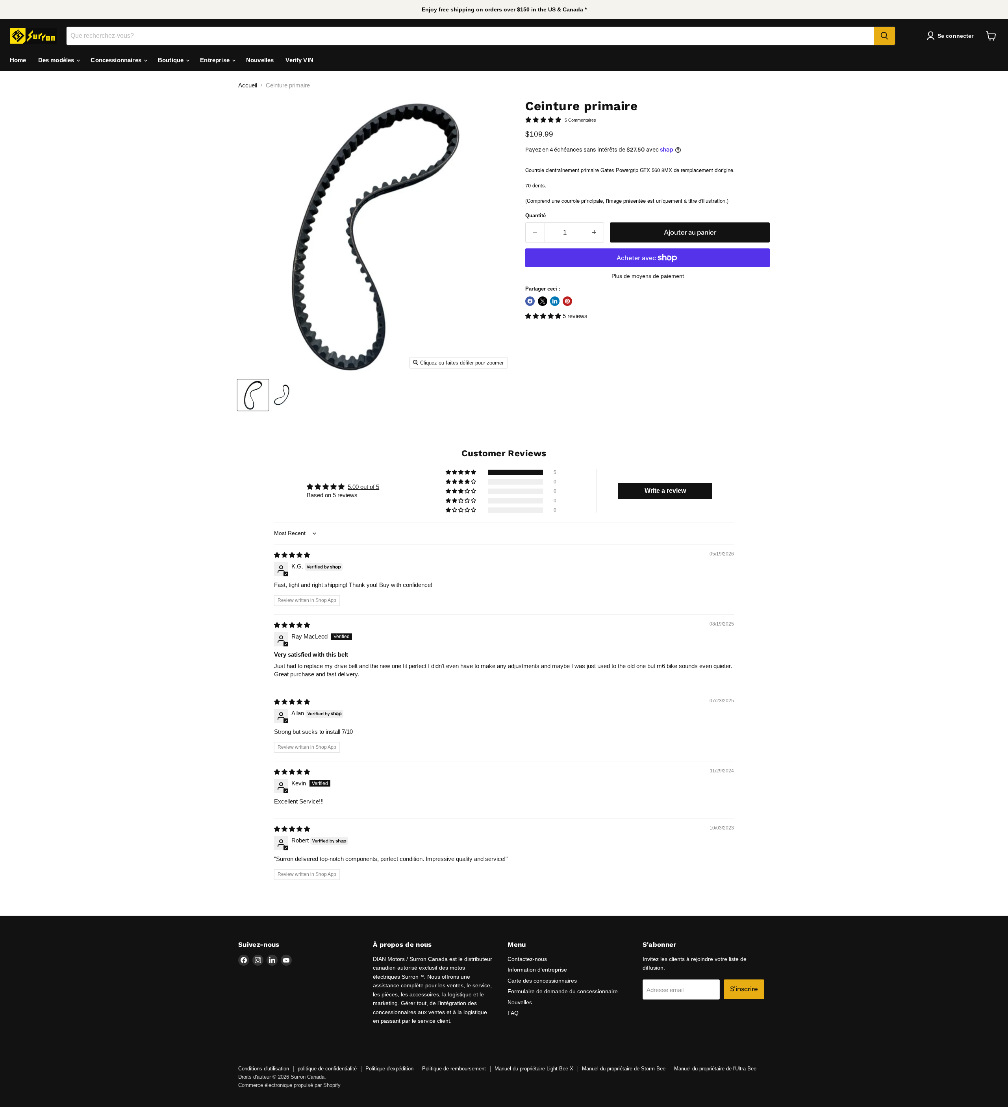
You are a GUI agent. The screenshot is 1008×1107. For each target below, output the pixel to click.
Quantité (535, 215)
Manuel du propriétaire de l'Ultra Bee (715, 1069)
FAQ (513, 1013)
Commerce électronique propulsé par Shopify (289, 1085)
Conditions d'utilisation (263, 1069)
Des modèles (57, 60)
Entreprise (215, 60)
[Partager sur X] (542, 301)
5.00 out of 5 (363, 486)
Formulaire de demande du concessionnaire (563, 991)
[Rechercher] (884, 36)
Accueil (247, 85)
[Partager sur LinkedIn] (555, 301)
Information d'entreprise (537, 969)
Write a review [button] (665, 490)
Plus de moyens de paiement (647, 276)
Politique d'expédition (389, 1069)
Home (18, 60)
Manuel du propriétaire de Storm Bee (623, 1069)
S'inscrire (744, 989)
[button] (544, 316)
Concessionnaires (117, 60)
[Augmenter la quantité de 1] (594, 232)
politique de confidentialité (327, 1069)
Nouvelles (260, 60)
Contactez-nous (527, 959)
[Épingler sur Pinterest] (567, 301)
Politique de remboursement (454, 1069)
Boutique (171, 60)
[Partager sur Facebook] (530, 301)
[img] (292, 555)
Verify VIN (299, 60)
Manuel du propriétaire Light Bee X (534, 1069)
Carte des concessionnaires (542, 980)
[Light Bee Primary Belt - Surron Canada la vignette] (253, 395)
